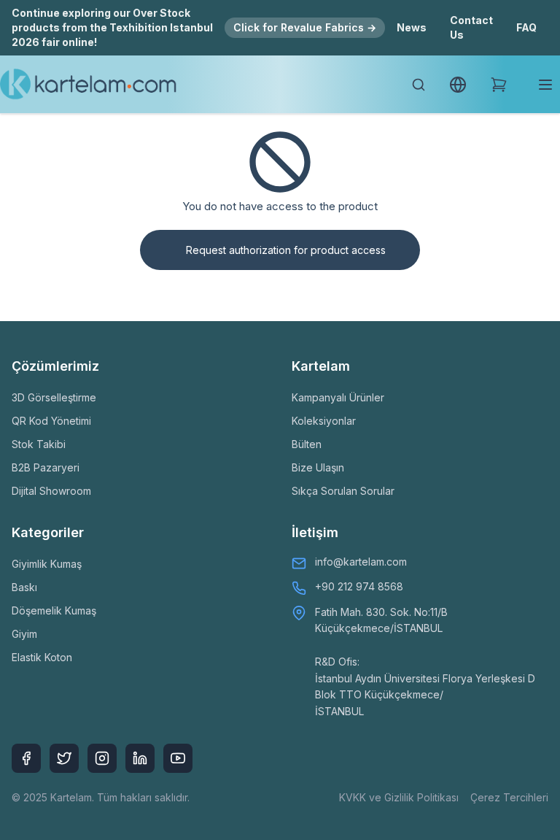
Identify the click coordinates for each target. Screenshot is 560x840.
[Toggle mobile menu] (545, 84)
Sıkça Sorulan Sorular (343, 491)
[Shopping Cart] (498, 84)
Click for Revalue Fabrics (304, 27)
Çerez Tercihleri (509, 797)
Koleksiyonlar (324, 421)
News (412, 27)
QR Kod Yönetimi (51, 421)
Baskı (24, 587)
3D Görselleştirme (54, 397)
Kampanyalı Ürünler (338, 397)
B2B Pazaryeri (45, 467)
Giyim (24, 634)
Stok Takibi (39, 444)
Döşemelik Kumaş (54, 610)
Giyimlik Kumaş (47, 564)
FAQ (526, 27)
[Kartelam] (88, 85)
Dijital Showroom (51, 491)
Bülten (307, 444)
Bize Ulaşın (318, 467)
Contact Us (471, 27)
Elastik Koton (42, 657)
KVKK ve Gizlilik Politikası (399, 797)
